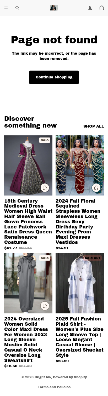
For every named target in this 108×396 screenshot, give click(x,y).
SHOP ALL (93, 126)
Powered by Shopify (70, 377)
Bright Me (43, 377)
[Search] (17, 8)
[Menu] (6, 8)
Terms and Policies (54, 387)
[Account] (90, 8)
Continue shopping (54, 77)
